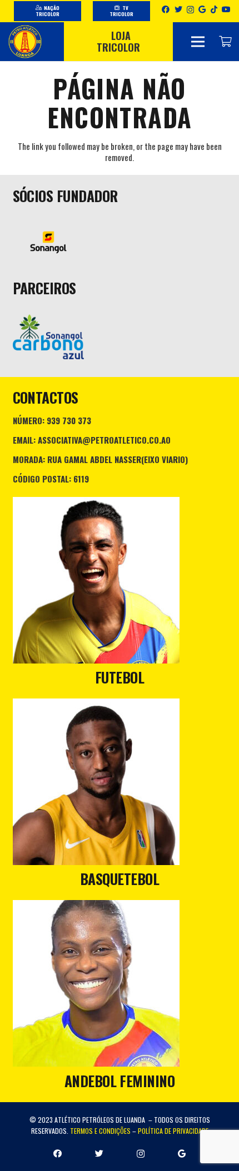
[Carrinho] (225, 41)
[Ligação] (25, 41)
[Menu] (198, 42)
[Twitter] (178, 9)
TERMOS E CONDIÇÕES (100, 1130)
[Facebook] (166, 9)
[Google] (202, 9)
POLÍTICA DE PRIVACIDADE (173, 1130)
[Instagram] (190, 10)
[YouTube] (226, 9)
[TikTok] (214, 9)
